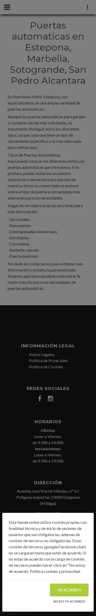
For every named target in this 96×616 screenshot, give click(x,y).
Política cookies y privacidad (55, 571)
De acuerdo (69, 590)
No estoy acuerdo (69, 601)
